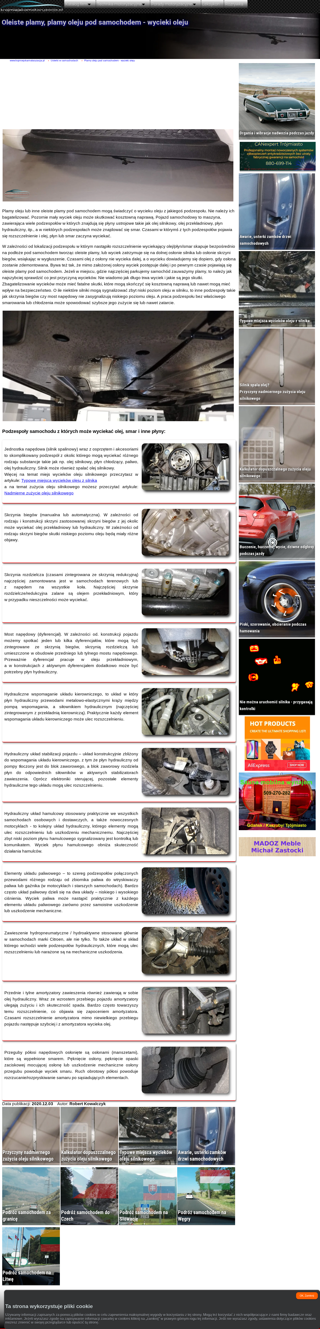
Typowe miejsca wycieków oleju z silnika (59, 480)
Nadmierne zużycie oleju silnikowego (39, 493)
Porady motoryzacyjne (171, 4)
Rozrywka (234, 4)
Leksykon (210, 4)
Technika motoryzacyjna (119, 4)
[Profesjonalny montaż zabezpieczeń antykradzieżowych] (277, 157)
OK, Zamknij (307, 1295)
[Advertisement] (116, 95)
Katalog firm (76, 4)
